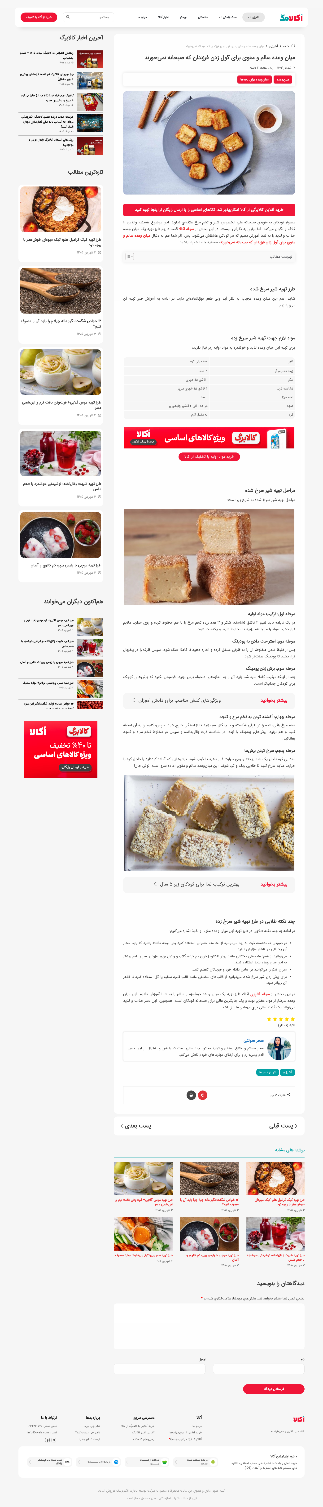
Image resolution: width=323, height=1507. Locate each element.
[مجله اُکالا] (291, 17)
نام (303, 1359)
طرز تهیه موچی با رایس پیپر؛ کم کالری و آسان (212, 1257)
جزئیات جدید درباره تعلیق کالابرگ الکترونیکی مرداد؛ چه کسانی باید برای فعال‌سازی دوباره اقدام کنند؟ (47, 122)
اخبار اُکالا (163, 17)
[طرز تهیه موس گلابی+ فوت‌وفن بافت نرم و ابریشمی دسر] (143, 1178)
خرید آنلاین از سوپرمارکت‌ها (186, 1432)
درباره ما (142, 17)
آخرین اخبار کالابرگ (143, 1432)
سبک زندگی (230, 17)
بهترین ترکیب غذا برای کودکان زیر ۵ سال (200, 884)
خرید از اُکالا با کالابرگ (39, 17)
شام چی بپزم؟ (91, 1426)
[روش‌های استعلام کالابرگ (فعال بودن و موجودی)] (90, 146)
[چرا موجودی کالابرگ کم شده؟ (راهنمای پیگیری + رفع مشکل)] (90, 80)
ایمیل (202, 1359)
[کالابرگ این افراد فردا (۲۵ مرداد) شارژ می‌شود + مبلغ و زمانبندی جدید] (90, 102)
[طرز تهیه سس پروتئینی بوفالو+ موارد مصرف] (143, 1233)
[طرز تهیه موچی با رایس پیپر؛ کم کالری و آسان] (209, 1233)
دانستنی (203, 17)
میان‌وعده (283, 79)
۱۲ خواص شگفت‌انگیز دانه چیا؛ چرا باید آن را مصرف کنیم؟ (209, 1202)
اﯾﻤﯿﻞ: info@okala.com (42, 1432)
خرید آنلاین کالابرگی (267, 210)
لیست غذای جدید (89, 1439)
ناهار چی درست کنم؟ (87, 1432)
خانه (286, 46)
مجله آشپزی (260, 994)
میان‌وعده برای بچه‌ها (254, 79)
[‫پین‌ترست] (202, 1095)
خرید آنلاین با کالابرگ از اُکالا (137, 1426)
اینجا (154, 210)
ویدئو (183, 17)
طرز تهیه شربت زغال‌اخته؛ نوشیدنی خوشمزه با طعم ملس (276, 1257)
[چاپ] (191, 1095)
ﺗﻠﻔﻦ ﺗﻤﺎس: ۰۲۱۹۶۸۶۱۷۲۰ (42, 1426)
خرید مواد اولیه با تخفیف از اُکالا (209, 457)
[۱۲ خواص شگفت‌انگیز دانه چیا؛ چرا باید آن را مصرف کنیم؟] (209, 1178)
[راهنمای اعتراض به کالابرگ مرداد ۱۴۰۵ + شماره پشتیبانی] (90, 59)
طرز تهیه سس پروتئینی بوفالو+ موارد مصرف (144, 1255)
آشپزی (255, 17)
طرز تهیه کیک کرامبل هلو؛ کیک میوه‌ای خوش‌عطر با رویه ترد (280, 1202)
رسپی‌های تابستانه (143, 1439)
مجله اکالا (186, 229)
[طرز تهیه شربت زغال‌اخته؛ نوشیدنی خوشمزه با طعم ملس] (275, 1233)
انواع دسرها (267, 1072)
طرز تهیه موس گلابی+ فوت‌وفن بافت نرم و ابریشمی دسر (144, 1202)
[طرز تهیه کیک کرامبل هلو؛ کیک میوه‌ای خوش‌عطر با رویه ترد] (275, 1178)
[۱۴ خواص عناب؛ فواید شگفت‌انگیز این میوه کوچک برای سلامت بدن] (90, 689)
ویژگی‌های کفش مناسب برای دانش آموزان (179, 700)
